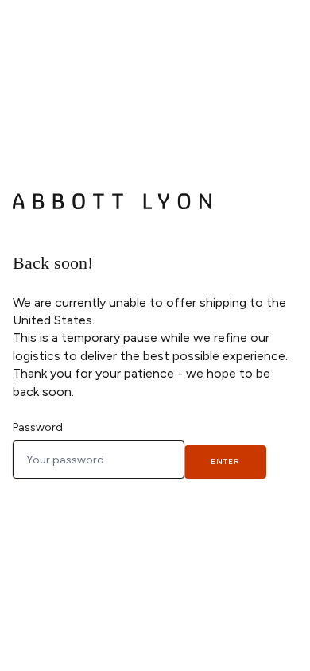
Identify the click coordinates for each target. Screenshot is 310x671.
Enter (225, 461)
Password (38, 427)
